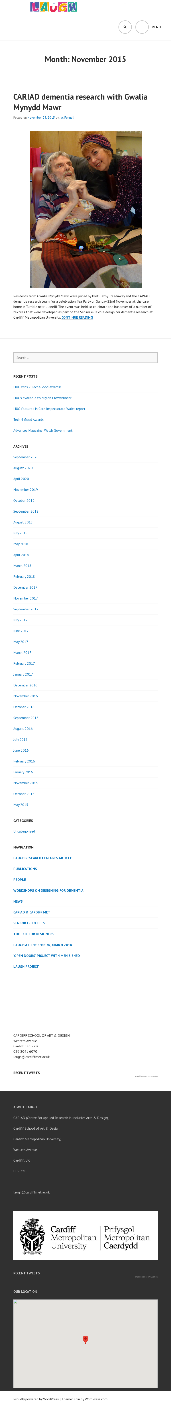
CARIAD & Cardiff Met (31, 912)
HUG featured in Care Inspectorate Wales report (49, 408)
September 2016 (26, 717)
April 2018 (21, 555)
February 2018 (24, 576)
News (18, 901)
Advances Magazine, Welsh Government (43, 430)
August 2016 (23, 728)
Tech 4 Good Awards (28, 419)
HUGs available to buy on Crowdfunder (42, 398)
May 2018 (20, 544)
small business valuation (146, 1076)
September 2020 (26, 457)
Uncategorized (24, 831)
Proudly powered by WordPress (36, 1399)
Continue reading (77, 317)
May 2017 (20, 641)
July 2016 (20, 739)
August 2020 (23, 468)
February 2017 (24, 663)
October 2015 (24, 794)
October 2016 (24, 707)
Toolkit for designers (33, 934)
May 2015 (20, 804)
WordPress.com (96, 1399)
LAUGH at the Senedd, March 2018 (42, 945)
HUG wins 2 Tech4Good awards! (37, 387)
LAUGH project (26, 966)
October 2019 (24, 500)
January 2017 (23, 674)
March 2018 (22, 565)
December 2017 (25, 587)
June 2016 (21, 750)
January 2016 (23, 772)
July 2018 (20, 533)
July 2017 (20, 620)
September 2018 (26, 511)
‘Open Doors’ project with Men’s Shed (46, 955)
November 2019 (25, 489)
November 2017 (25, 598)
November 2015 (25, 783)
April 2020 (21, 478)
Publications (25, 868)
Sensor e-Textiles (29, 923)
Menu (156, 27)
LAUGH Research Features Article (42, 858)
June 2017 (21, 631)
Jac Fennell (67, 118)
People (19, 879)
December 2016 (25, 685)
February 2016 (24, 761)
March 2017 (22, 652)
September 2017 (26, 609)
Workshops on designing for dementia (48, 890)
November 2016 (25, 696)
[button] (85, 1340)
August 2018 (23, 522)
